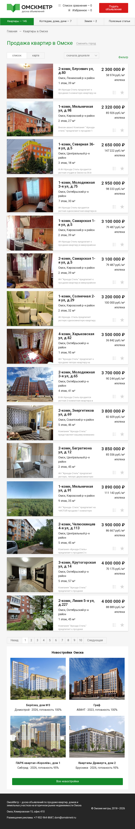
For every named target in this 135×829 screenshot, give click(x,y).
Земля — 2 (90, 21)
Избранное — (82, 10)
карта (35, 55)
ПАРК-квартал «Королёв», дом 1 (38, 763)
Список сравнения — (77, 5)
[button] (81, 55)
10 (80, 640)
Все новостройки (67, 781)
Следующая (95, 640)
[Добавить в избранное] (122, 92)
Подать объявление (114, 8)
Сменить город (86, 43)
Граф (97, 705)
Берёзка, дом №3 (38, 705)
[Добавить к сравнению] (114, 92)
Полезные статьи (119, 21)
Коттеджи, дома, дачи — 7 (55, 21)
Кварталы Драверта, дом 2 (97, 763)
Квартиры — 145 (17, 21)
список (16, 55)
